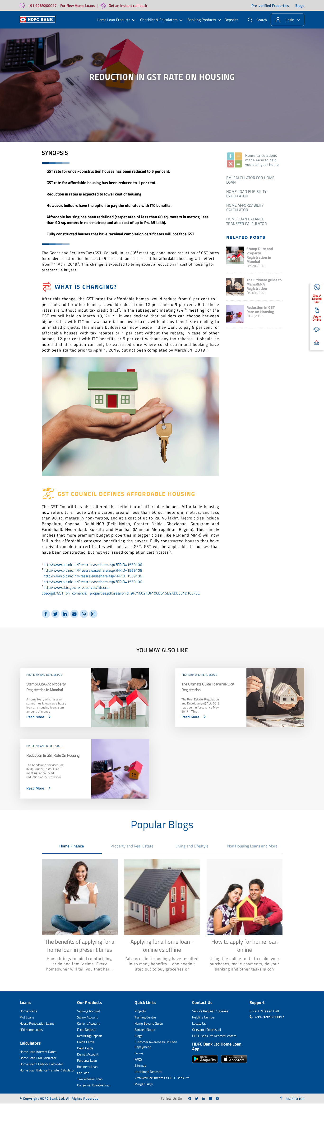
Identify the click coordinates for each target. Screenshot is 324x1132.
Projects (140, 1010)
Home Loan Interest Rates (38, 1051)
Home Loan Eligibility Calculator (246, 194)
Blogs (299, 5)
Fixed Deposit (86, 1029)
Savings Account (88, 1010)
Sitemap (140, 1065)
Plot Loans (27, 1017)
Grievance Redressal (206, 1029)
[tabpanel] (162, 917)
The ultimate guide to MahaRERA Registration (264, 284)
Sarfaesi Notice (145, 1029)
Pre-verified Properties (270, 5)
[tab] (72, 846)
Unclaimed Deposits (148, 1071)
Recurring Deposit (89, 1035)
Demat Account (87, 1054)
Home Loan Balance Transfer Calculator (246, 221)
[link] (189, 1098)
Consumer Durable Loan (94, 1085)
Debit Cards (85, 1048)
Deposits (231, 20)
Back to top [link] (294, 1098)
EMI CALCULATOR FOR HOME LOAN (250, 180)
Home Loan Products (113, 20)
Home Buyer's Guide (148, 1023)
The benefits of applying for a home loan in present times (79, 945)
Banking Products (201, 20)
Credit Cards (85, 1041)
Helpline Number (203, 1017)
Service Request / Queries (210, 1010)
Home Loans (28, 1010)
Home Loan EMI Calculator (38, 1057)
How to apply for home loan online (244, 945)
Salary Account (87, 1017)
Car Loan (83, 1072)
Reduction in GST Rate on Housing (260, 309)
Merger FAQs (143, 1083)
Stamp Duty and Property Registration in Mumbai (259, 255)
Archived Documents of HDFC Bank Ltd (161, 1077)
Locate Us (199, 1023)
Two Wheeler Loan (90, 1078)
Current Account (88, 1023)
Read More (35, 717)
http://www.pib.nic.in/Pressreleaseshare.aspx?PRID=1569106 (92, 564)
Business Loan (87, 1066)
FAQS (138, 1059)
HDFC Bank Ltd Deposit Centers (214, 1035)
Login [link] (290, 20)
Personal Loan (87, 1060)
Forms (138, 1053)
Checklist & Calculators (158, 20)
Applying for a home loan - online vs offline (162, 945)
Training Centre (145, 1017)
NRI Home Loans (31, 1029)
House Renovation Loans (37, 1023)
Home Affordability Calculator (245, 207)
